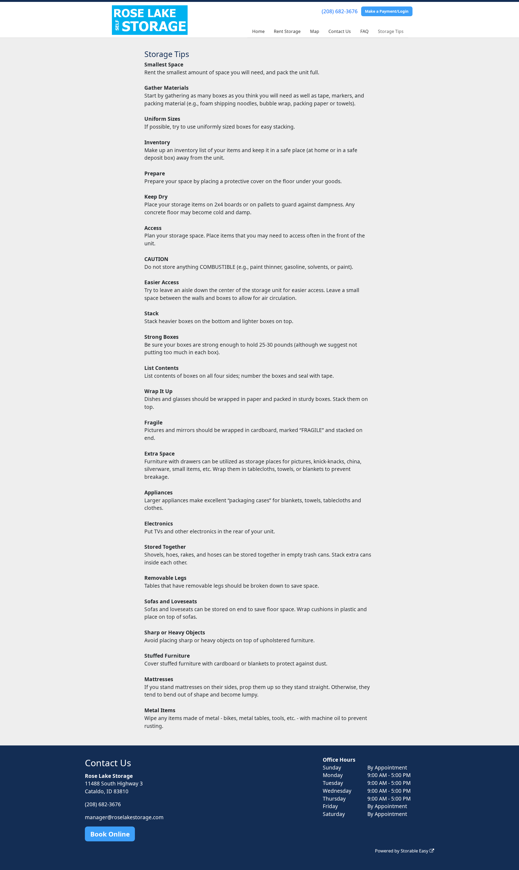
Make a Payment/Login (386, 11)
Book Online (110, 833)
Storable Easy (415, 851)
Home (258, 31)
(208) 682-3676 (340, 11)
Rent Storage (287, 31)
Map (314, 31)
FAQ (364, 31)
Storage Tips (391, 31)
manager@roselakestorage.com (124, 817)
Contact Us (339, 31)
